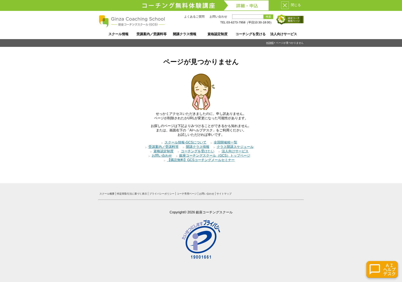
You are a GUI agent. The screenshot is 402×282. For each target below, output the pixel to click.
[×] (285, 5)
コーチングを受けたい (197, 151)
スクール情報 (118, 34)
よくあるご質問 (194, 16)
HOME (270, 42)
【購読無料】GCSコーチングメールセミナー (201, 160)
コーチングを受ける (251, 34)
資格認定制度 (217, 34)
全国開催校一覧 (225, 142)
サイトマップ (224, 193)
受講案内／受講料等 (152, 34)
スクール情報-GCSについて (185, 142)
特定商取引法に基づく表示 (132, 193)
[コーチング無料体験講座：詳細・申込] (201, 5)
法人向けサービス (283, 34)
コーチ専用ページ (187, 193)
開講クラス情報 (184, 34)
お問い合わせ (218, 16)
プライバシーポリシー (161, 193)
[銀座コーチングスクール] (131, 26)
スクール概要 (107, 193)
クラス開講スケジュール (235, 147)
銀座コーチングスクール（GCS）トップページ (214, 155)
